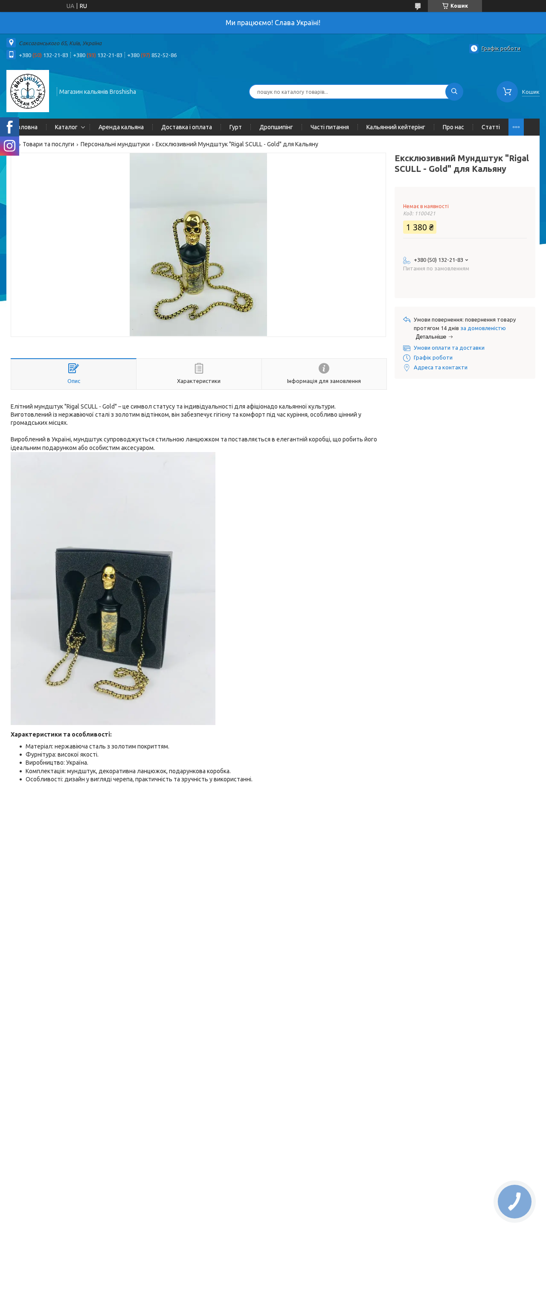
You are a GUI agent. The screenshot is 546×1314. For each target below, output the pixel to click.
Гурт (235, 127)
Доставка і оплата (186, 127)
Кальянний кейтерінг (395, 127)
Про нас (453, 127)
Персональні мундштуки (115, 144)
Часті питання (330, 127)
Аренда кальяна (121, 127)
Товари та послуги (48, 144)
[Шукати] (454, 92)
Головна (26, 127)
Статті (491, 127)
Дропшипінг (276, 127)
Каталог (66, 127)
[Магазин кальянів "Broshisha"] (27, 91)
